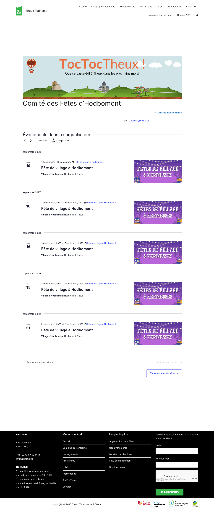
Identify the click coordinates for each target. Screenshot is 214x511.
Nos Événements (118, 447)
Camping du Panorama (103, 6)
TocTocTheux (70, 480)
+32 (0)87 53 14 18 (30, 454)
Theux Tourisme (36, 11)
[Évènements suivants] (31, 141)
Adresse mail (162, 458)
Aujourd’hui (42, 140)
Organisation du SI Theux (122, 441)
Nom (158, 445)
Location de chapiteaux (121, 454)
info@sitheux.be (24, 458)
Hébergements (127, 6)
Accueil (83, 6)
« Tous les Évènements (168, 112)
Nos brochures (117, 467)
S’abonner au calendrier (162, 373)
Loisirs (160, 6)
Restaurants (146, 6)
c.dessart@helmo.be (139, 120)
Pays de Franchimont (120, 460)
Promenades (175, 6)
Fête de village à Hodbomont (67, 167)
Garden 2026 (184, 15)
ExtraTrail (191, 6)
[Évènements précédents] (24, 141)
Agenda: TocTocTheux (161, 15)
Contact (67, 486)
